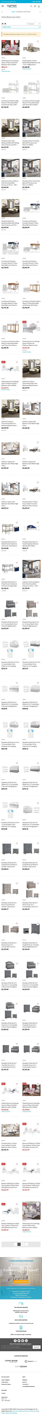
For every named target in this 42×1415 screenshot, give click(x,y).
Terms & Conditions (18, 1411)
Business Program (6, 1384)
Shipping (24, 1380)
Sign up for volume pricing (8, 1)
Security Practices (11, 1413)
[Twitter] (18, 1340)
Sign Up (36, 1347)
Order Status (4, 1382)
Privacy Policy (29, 1411)
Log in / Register (5, 1380)
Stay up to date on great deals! (20, 1344)
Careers (3, 1393)
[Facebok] (15, 1340)
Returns (24, 1382)
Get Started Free (21, 1281)
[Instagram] (26, 1340)
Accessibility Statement (28, 1386)
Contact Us (25, 1384)
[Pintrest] (22, 1340)
